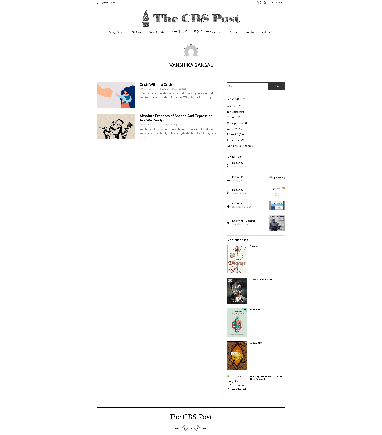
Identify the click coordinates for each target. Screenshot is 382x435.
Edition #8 (237, 176)
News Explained (158, 32)
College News (115, 32)
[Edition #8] (277, 177)
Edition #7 (237, 189)
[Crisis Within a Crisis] (116, 94)
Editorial (180, 32)
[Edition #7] (277, 191)
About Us (269, 32)
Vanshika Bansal (149, 89)
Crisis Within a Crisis (156, 84)
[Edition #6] (277, 205)
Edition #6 (237, 203)
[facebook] (257, 2)
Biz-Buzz (136, 32)
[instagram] (264, 2)
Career (233, 32)
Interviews (215, 32)
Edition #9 (237, 162)
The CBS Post (191, 416)
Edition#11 (256, 309)
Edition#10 (256, 342)
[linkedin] (260, 2)
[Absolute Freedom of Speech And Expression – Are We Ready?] (116, 126)
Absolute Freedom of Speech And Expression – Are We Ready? (177, 118)
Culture (197, 32)
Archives (250, 32)
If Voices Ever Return (261, 279)
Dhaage (254, 246)
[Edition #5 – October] (277, 222)
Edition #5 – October (243, 220)
